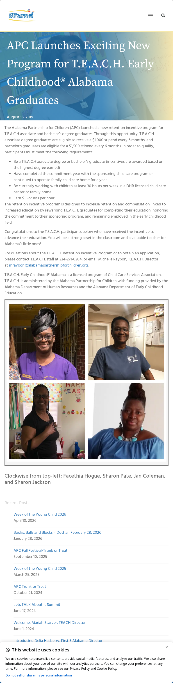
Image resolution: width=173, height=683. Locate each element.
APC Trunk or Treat (30, 587)
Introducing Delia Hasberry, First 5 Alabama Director (58, 641)
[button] (150, 15)
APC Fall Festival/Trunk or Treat (41, 550)
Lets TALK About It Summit (37, 605)
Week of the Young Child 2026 (40, 514)
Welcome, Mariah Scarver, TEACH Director (50, 623)
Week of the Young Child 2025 (40, 569)
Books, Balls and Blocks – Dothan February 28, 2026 (57, 532)
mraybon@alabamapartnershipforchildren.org (48, 265)
